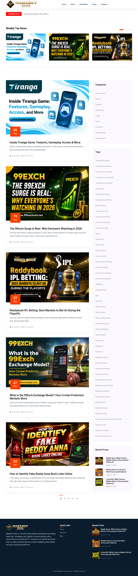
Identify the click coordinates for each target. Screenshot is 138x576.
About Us (63, 533)
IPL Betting (15, 156)
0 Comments (28, 156)
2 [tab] (123, 29)
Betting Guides (100, 138)
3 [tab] (126, 29)
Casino (97, 121)
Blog (61, 536)
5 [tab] (130, 29)
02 (65, 499)
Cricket (97, 116)
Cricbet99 (98, 104)
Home (62, 529)
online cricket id (100, 93)
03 (68, 499)
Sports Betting (100, 133)
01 (61, 499)
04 (72, 499)
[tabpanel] (26, 47)
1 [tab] (119, 29)
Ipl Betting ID (99, 110)
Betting (97, 99)
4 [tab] (128, 29)
